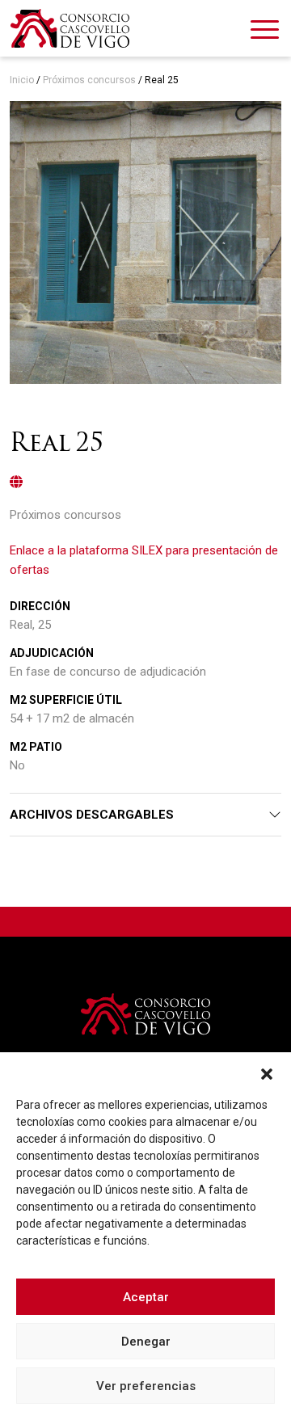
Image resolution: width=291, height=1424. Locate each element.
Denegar (146, 1341)
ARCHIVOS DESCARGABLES (92, 814)
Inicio (22, 80)
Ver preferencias (146, 1386)
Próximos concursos (89, 80)
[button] (267, 1072)
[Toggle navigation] (265, 32)
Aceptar (146, 1297)
